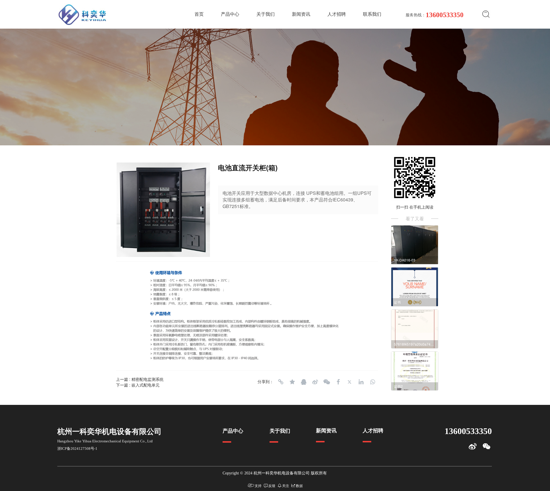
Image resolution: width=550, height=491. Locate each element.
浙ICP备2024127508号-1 (77, 448)
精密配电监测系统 (147, 379)
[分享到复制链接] (280, 382)
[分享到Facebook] (338, 382)
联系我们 (372, 14)
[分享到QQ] (303, 382)
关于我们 (265, 14)
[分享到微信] (326, 382)
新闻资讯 (301, 14)
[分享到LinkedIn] (361, 382)
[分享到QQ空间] (292, 382)
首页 (199, 14)
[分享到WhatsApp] (372, 382)
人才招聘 (336, 14)
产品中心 (230, 14)
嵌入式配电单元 (145, 385)
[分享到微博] (315, 382)
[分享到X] (349, 382)
